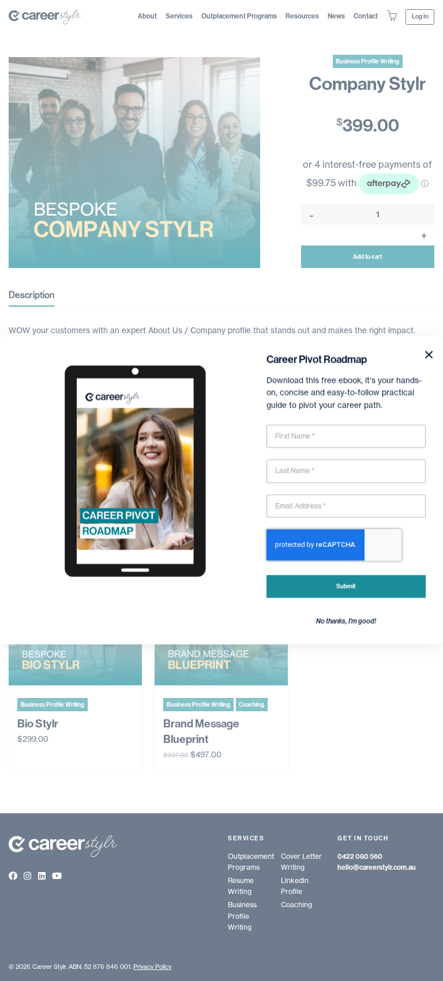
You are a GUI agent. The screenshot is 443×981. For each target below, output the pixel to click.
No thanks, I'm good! (346, 621)
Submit (345, 586)
